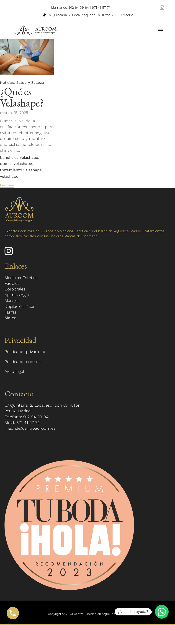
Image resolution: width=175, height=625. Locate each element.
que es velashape (16, 164)
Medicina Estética (21, 277)
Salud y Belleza (30, 82)
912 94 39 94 (79, 7)
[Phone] (13, 613)
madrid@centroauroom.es (30, 428)
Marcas (11, 317)
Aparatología (17, 294)
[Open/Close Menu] (160, 30)
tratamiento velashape (21, 170)
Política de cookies (23, 361)
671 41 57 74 (101, 7)
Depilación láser (20, 306)
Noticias (7, 82)
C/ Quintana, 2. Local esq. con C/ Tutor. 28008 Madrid (89, 15)
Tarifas (11, 312)
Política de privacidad (25, 351)
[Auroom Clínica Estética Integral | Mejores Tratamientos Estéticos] (35, 30)
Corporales (15, 289)
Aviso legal (14, 371)
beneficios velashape (19, 158)
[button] (7, 185)
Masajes (12, 300)
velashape (9, 177)
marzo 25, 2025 (14, 113)
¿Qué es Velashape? (22, 97)
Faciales (12, 283)
